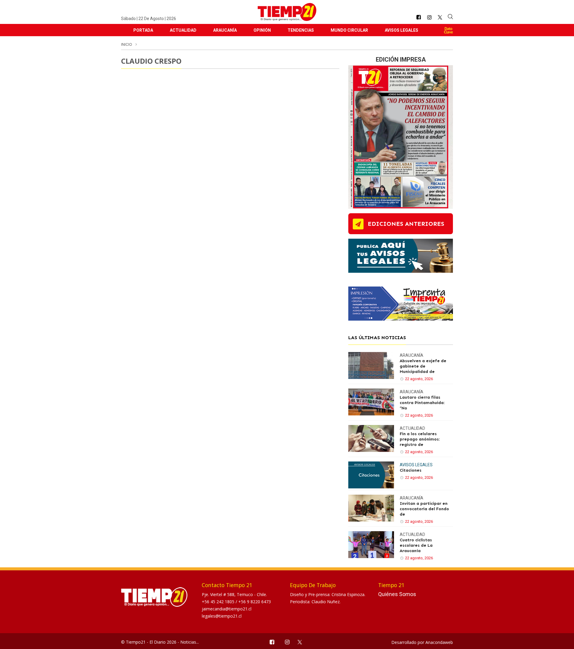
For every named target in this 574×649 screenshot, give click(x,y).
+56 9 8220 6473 (254, 601)
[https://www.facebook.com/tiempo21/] (418, 17)
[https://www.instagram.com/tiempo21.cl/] (429, 17)
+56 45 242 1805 (219, 601)
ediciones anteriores (406, 223)
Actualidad (183, 30)
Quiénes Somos (397, 594)
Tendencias (301, 30)
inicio (126, 44)
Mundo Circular (349, 30)
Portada (143, 30)
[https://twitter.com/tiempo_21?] (439, 17)
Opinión (262, 30)
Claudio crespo (151, 61)
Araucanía (225, 30)
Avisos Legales (401, 30)
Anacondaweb (439, 642)
